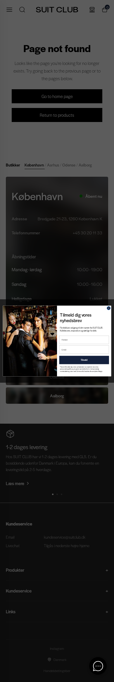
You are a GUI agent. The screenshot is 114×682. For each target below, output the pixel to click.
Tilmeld (84, 359)
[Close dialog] (108, 308)
